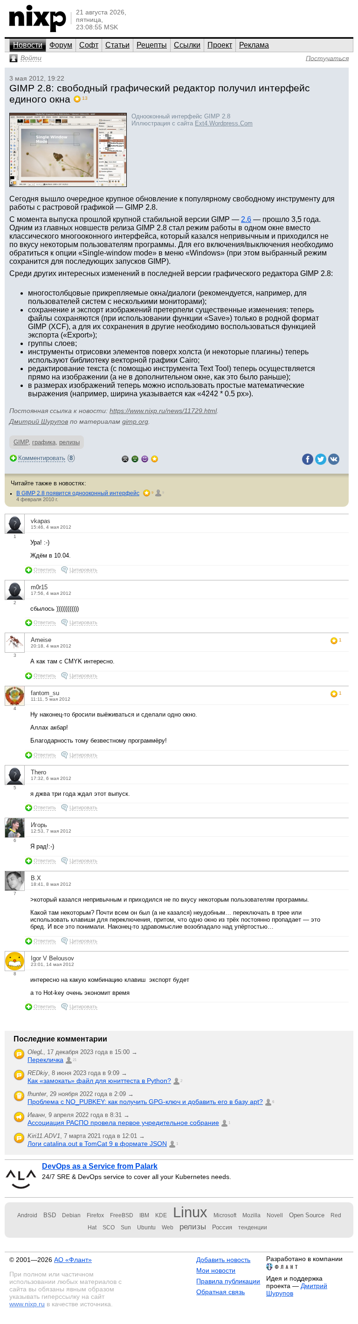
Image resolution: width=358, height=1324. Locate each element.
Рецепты (152, 45)
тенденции (252, 1227)
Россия (222, 1227)
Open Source (306, 1215)
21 (74, 1060)
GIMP (21, 442)
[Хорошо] (144, 458)
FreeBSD (121, 1215)
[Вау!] (154, 458)
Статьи (117, 45)
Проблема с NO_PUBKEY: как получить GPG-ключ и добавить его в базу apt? (145, 1101)
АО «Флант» (73, 1259)
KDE (161, 1215)
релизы (69, 442)
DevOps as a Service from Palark (100, 1166)
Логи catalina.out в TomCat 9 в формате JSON (97, 1143)
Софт (88, 45)
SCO (109, 1227)
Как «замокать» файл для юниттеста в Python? (99, 1080)
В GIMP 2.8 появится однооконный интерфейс (77, 493)
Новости (27, 45)
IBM (144, 1215)
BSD (49, 1215)
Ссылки (187, 45)
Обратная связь (220, 1292)
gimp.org (135, 421)
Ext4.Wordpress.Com (224, 123)
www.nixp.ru (27, 1304)
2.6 (246, 219)
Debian (71, 1215)
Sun (126, 1227)
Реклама (254, 45)
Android (27, 1215)
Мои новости (215, 1270)
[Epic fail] (125, 458)
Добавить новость (223, 1259)
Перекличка (45, 1059)
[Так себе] (134, 458)
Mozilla (251, 1215)
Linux (190, 1212)
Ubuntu (146, 1227)
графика (43, 442)
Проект (219, 45)
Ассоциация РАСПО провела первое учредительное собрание (123, 1122)
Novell (275, 1215)
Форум (60, 45)
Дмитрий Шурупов (38, 421)
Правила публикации (228, 1281)
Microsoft (224, 1215)
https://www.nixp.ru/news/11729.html (163, 410)
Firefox (95, 1215)
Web (167, 1227)
